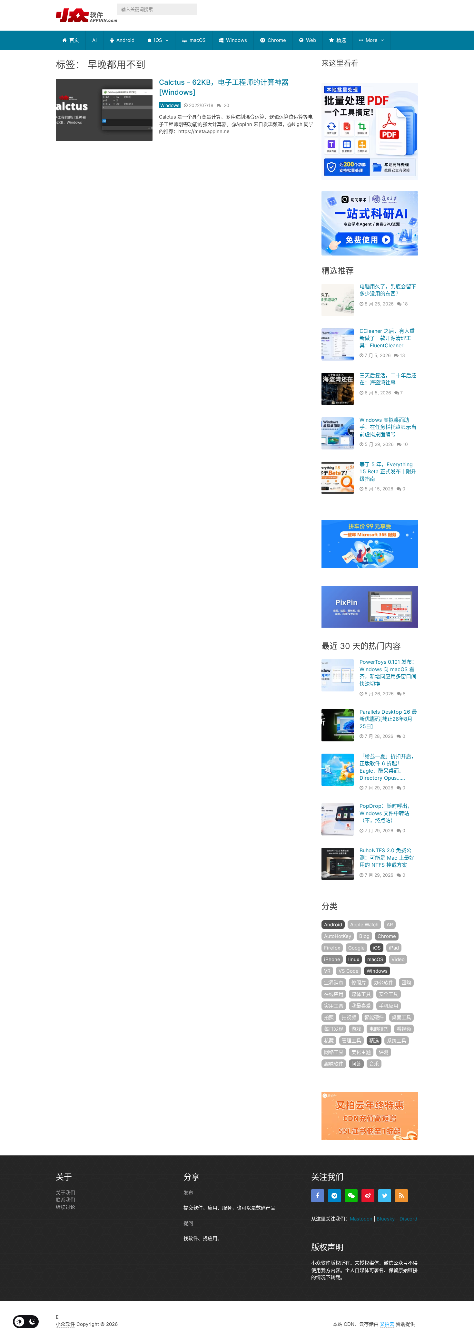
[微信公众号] (351, 1195)
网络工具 (333, 1052)
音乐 (374, 1064)
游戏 (356, 1029)
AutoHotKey (337, 936)
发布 (188, 1193)
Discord (408, 1219)
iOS (157, 40)
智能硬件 (374, 1017)
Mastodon (361, 1219)
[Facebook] (317, 1195)
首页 (73, 40)
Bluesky (386, 1219)
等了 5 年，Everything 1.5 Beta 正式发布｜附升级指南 (388, 471)
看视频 (404, 1029)
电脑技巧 (379, 1029)
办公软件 (383, 982)
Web (310, 40)
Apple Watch (364, 924)
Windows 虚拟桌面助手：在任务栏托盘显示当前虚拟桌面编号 (388, 427)
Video (398, 959)
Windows (236, 40)
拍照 (329, 1017)
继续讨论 (65, 1207)
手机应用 (388, 1006)
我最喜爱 (361, 1006)
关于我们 (65, 1193)
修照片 (358, 982)
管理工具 (351, 1040)
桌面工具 (401, 1017)
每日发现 (333, 1029)
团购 (406, 982)
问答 (356, 1064)
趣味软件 (333, 1064)
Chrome (276, 40)
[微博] (367, 1195)
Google (356, 948)
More (371, 40)
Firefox (332, 948)
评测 (384, 1052)
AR (390, 924)
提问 (188, 1223)
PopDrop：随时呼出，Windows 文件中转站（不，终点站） (386, 813)
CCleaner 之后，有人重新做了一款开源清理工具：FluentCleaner (387, 338)
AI (94, 40)
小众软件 (65, 1324)
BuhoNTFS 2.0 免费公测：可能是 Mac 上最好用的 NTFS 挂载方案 (387, 857)
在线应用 (333, 994)
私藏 (329, 1040)
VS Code (349, 971)
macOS (197, 40)
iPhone (332, 959)
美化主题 (361, 1052)
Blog (364, 936)
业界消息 (333, 982)
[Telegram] (334, 1195)
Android (124, 40)
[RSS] (401, 1195)
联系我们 (65, 1200)
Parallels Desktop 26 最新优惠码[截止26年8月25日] (388, 719)
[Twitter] (384, 1195)
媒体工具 (361, 994)
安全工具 (388, 994)
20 (226, 105)
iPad (394, 948)
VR (327, 971)
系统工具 (396, 1040)
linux (353, 959)
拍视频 (349, 1017)
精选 (340, 40)
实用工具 (333, 1006)
